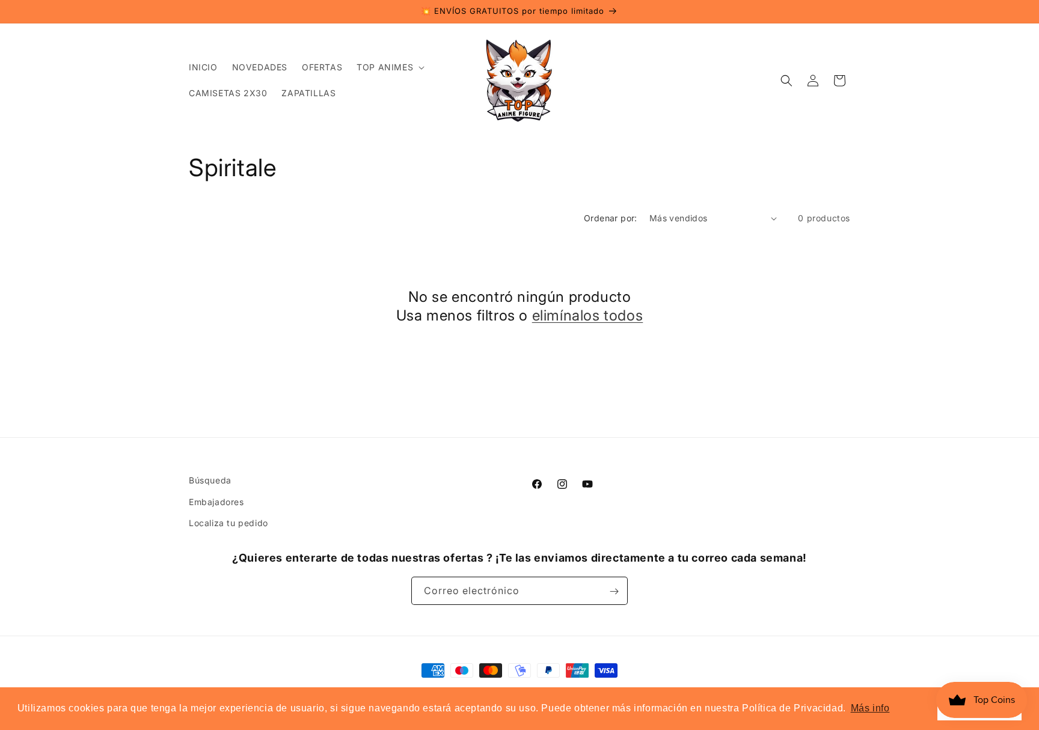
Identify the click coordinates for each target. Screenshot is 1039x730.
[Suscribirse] (614, 591)
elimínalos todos (587, 315)
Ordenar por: (610, 218)
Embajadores (216, 501)
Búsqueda (210, 480)
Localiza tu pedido (228, 522)
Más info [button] (870, 708)
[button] (389, 67)
